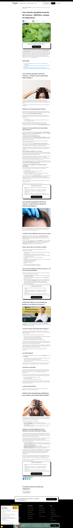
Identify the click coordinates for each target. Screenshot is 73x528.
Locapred (30, 371)
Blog (36, 3)
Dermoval (33, 371)
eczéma (39, 280)
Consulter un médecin (36, 46)
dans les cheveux (28, 278)
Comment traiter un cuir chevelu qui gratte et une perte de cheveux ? (35, 67)
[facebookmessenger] (25, 479)
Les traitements (52, 512)
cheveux (42, 157)
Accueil (23, 7)
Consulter (53, 3)
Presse (40, 514)
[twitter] (27, 479)
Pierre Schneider (36, 21)
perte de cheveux (27, 57)
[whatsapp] (30, 479)
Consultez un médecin (51, 499)
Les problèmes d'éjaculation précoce (55, 516)
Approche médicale (41, 510)
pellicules (41, 158)
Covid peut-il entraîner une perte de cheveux (34, 183)
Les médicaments (52, 510)
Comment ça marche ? (22, 3)
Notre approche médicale (30, 3)
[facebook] (23, 479)
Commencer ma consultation (36, 196)
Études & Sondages (42, 516)
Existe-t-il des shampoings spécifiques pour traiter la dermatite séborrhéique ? (37, 68)
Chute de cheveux (30, 518)
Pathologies (30, 505)
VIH (25, 263)
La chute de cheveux (53, 520)
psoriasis (30, 280)
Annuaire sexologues (42, 512)
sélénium (29, 419)
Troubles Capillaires (26, 492)
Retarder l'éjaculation (31, 510)
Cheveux (29, 7)
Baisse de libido (30, 512)
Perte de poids (30, 516)
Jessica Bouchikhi (26, 21)
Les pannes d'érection (53, 514)
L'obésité (51, 518)
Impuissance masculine (31, 514)
